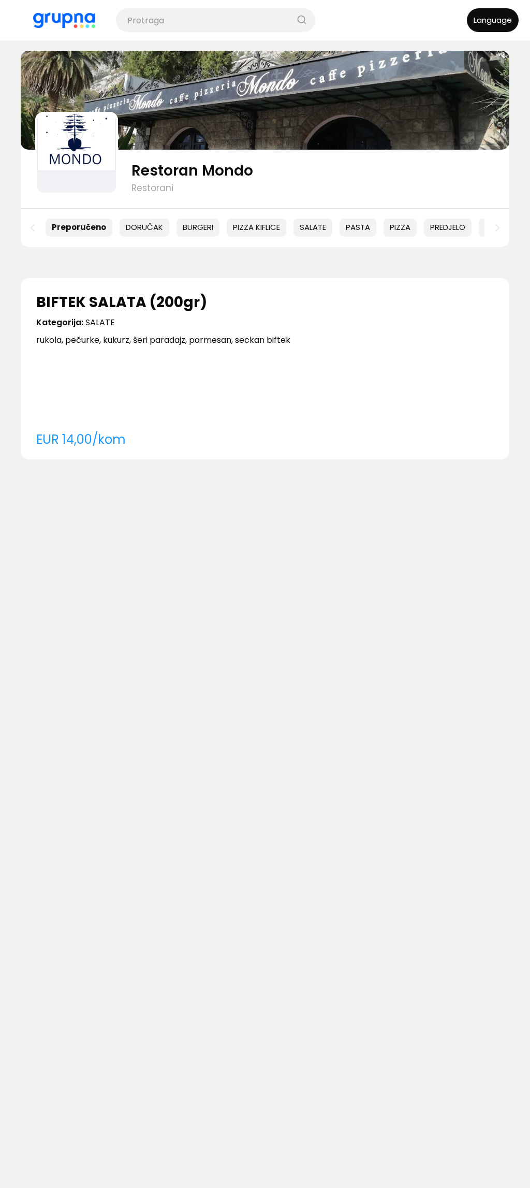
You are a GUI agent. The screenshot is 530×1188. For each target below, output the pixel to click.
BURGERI (198, 227)
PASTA (358, 227)
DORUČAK (144, 227)
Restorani (152, 188)
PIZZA (400, 227)
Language (493, 20)
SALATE (313, 227)
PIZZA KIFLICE (256, 227)
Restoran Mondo (192, 171)
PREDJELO (447, 227)
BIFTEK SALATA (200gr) (121, 302)
